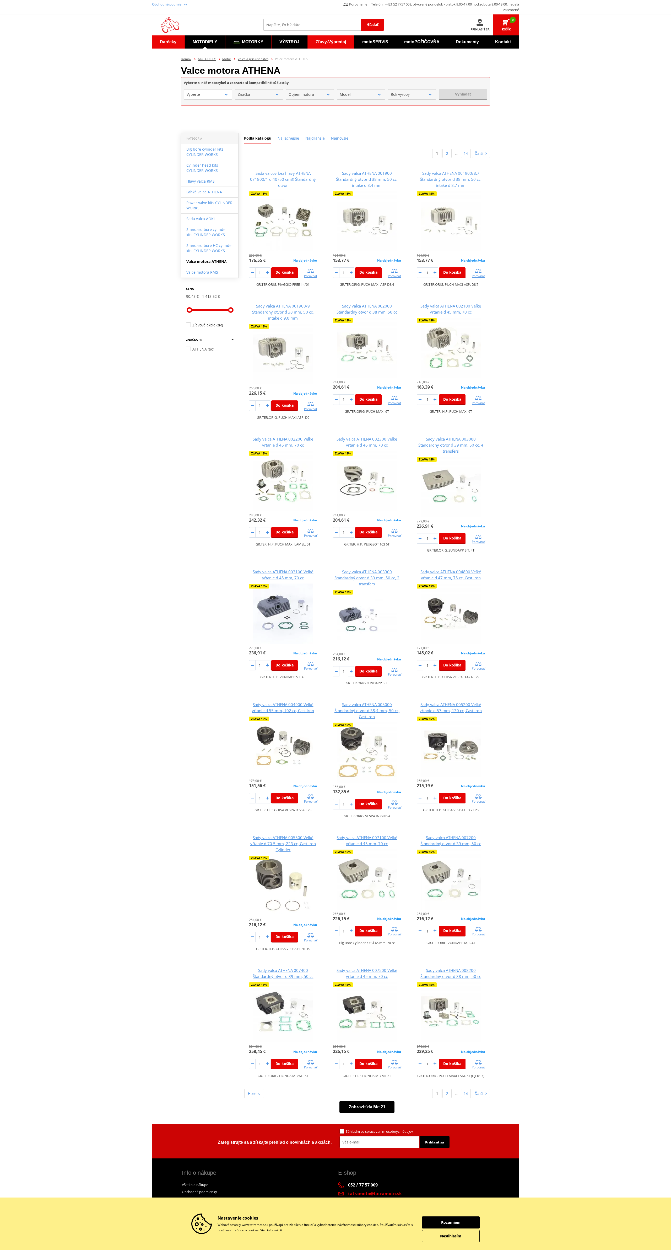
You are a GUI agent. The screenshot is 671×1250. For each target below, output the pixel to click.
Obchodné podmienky (169, 4)
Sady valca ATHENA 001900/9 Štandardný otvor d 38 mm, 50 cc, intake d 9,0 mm (283, 312)
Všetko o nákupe (195, 1184)
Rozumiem (451, 1222)
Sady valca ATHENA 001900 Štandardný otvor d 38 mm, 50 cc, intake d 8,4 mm (367, 179)
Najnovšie (339, 138)
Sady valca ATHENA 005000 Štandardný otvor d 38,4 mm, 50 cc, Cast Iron (366, 710)
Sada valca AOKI (200, 218)
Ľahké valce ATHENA (204, 191)
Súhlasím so (379, 1131)
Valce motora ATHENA (206, 261)
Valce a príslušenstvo (253, 59)
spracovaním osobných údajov (389, 1131)
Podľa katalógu (257, 138)
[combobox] (208, 94)
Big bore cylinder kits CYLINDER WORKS (204, 152)
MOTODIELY (207, 59)
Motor (226, 59)
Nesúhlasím (450, 1235)
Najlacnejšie (288, 138)
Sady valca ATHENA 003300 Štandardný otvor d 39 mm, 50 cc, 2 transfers (366, 577)
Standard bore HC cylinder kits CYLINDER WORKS (209, 248)
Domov (186, 59)
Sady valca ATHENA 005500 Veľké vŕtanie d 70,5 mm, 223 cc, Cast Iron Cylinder (283, 843)
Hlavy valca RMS (200, 181)
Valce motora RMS (202, 272)
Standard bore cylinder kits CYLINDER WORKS (206, 232)
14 (466, 153)
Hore (252, 1093)
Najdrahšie (315, 138)
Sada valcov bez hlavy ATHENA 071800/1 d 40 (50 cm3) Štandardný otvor (283, 179)
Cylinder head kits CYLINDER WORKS (202, 168)
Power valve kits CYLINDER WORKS (209, 205)
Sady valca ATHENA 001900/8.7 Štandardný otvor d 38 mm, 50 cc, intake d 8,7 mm (450, 179)
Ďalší (479, 153)
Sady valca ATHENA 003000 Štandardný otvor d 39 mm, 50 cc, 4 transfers (450, 445)
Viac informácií (271, 1230)
